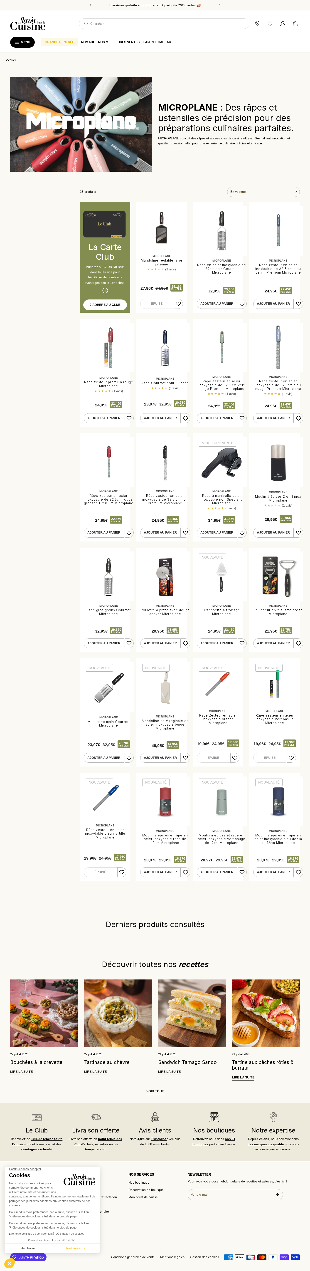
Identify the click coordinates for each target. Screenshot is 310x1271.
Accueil (11, 60)
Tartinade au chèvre (107, 1062)
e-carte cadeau (157, 42)
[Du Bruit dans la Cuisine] (27, 23)
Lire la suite (21, 1071)
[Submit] (277, 1194)
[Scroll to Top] (302, 1247)
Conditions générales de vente (133, 1257)
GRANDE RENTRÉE (59, 42)
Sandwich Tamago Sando (187, 1062)
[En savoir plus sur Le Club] (36, 1117)
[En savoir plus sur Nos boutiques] (214, 1117)
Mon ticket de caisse (143, 1197)
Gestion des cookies (204, 1257)
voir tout (155, 1091)
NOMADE (88, 42)
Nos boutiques (138, 1182)
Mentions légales (172, 1257)
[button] (295, 23)
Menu (25, 42)
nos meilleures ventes (119, 42)
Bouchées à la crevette (36, 1062)
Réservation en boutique (146, 1190)
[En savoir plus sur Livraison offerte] (96, 1117)
